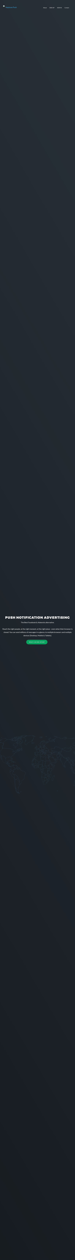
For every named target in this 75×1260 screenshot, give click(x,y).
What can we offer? (37, 642)
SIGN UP (51, 7)
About (45, 7)
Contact (66, 7)
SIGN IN (59, 7)
